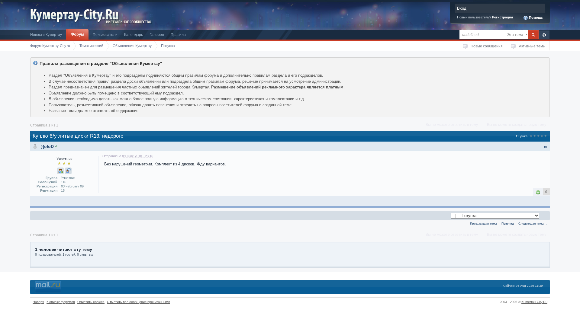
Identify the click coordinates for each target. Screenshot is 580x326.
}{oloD (47, 146)
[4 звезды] (542, 136)
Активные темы (532, 46)
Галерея (157, 35)
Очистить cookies (91, 302)
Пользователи (105, 35)
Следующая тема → (533, 223)
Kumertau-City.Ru (534, 302)
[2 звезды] (534, 136)
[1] (538, 192)
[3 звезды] (538, 136)
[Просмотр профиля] (56, 146)
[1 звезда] (531, 136)
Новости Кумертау (46, 35)
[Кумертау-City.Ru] (76, 14)
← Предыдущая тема (481, 223)
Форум (77, 34)
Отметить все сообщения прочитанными (138, 302)
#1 (545, 147)
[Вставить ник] (60, 171)
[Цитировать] (68, 171)
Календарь (133, 35)
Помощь (535, 17)
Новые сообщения (487, 46)
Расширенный (544, 34)
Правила (178, 35)
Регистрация (502, 17)
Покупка (507, 223)
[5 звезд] (545, 136)
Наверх (38, 302)
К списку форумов (61, 302)
